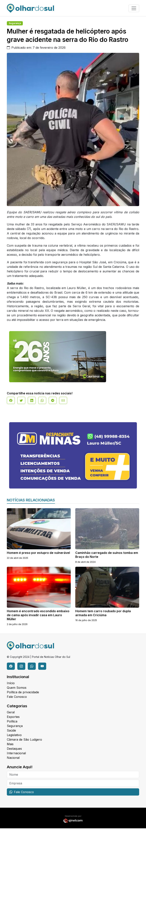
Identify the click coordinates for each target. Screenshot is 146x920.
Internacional (16, 753)
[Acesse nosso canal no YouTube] (42, 666)
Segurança (15, 23)
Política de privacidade (23, 692)
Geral (11, 712)
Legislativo (14, 735)
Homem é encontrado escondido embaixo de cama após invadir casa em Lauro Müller (38, 615)
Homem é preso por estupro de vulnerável (38, 553)
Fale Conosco (17, 697)
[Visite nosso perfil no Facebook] (11, 666)
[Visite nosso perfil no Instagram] (21, 666)
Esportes (13, 717)
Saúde (11, 730)
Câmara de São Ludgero (24, 739)
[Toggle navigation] (134, 8)
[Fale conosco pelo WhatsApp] (32, 666)
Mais (10, 744)
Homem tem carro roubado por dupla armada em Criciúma (103, 613)
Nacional (13, 758)
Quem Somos (16, 687)
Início (11, 683)
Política (12, 721)
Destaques (14, 748)
